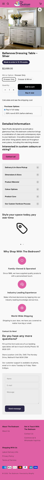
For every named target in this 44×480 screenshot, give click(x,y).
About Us (6, 431)
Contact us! (11, 157)
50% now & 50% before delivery (19, 113)
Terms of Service (9, 460)
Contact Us (28, 434)
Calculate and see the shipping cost (17, 100)
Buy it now (29, 93)
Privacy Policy (8, 456)
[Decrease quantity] (5, 90)
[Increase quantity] (13, 90)
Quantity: (5, 85)
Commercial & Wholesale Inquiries (32, 439)
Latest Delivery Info (10, 452)
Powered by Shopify (26, 473)
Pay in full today (12, 110)
